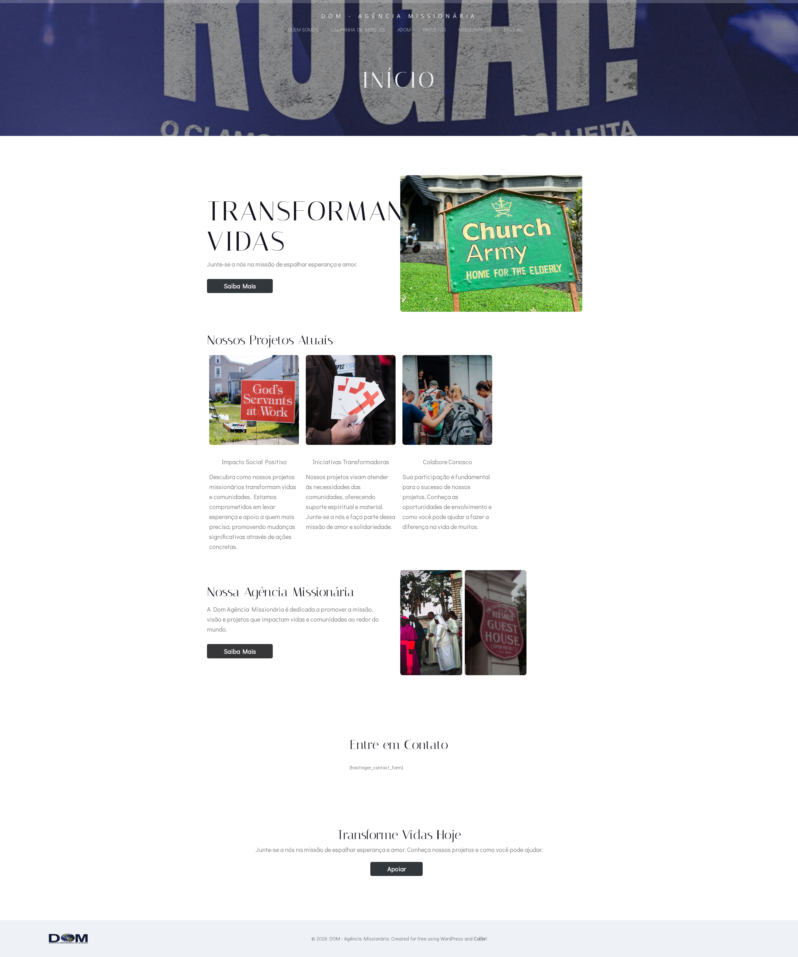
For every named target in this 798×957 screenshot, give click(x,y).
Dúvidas (513, 29)
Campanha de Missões (358, 29)
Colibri (480, 938)
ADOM (404, 29)
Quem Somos (303, 29)
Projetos (434, 29)
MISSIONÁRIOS (475, 29)
